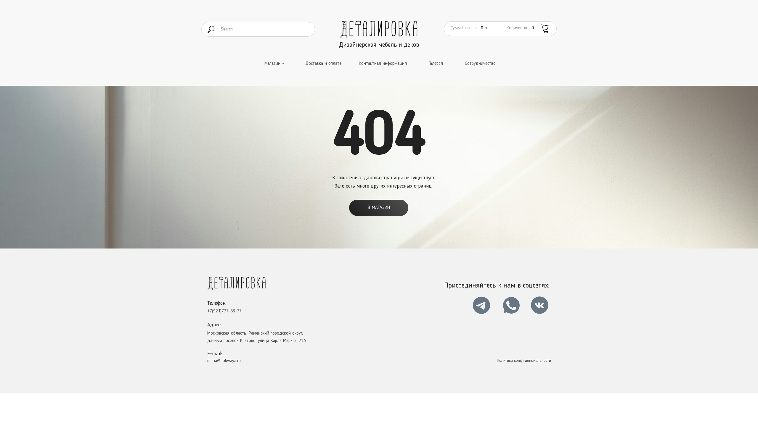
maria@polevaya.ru (224, 361)
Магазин (272, 63)
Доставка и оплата (323, 63)
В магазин (379, 207)
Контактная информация (383, 63)
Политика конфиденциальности (524, 361)
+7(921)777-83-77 (224, 311)
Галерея (436, 63)
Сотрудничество (480, 63)
